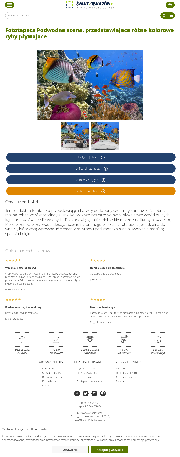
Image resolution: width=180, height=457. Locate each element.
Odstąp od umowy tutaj (89, 381)
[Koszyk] (170, 5)
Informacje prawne (87, 362)
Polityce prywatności (82, 440)
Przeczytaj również (127, 362)
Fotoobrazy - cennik (126, 372)
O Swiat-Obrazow (51, 372)
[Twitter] (86, 394)
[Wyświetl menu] (9, 5)
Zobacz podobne (88, 191)
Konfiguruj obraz (87, 157)
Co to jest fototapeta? (128, 377)
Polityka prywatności (88, 372)
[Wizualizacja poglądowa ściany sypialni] (105, 136)
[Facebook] (77, 394)
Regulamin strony (86, 368)
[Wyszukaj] (164, 15)
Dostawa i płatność (52, 377)
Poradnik (121, 368)
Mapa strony (123, 381)
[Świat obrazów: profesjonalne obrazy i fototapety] (90, 5)
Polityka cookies (85, 377)
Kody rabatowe (50, 381)
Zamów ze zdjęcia (87, 180)
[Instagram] (94, 394)
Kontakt (46, 385)
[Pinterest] (103, 394)
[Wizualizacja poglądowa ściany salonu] (75, 136)
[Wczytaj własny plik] (171, 15)
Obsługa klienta (51, 362)
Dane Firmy (48, 368)
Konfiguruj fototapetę (87, 168)
